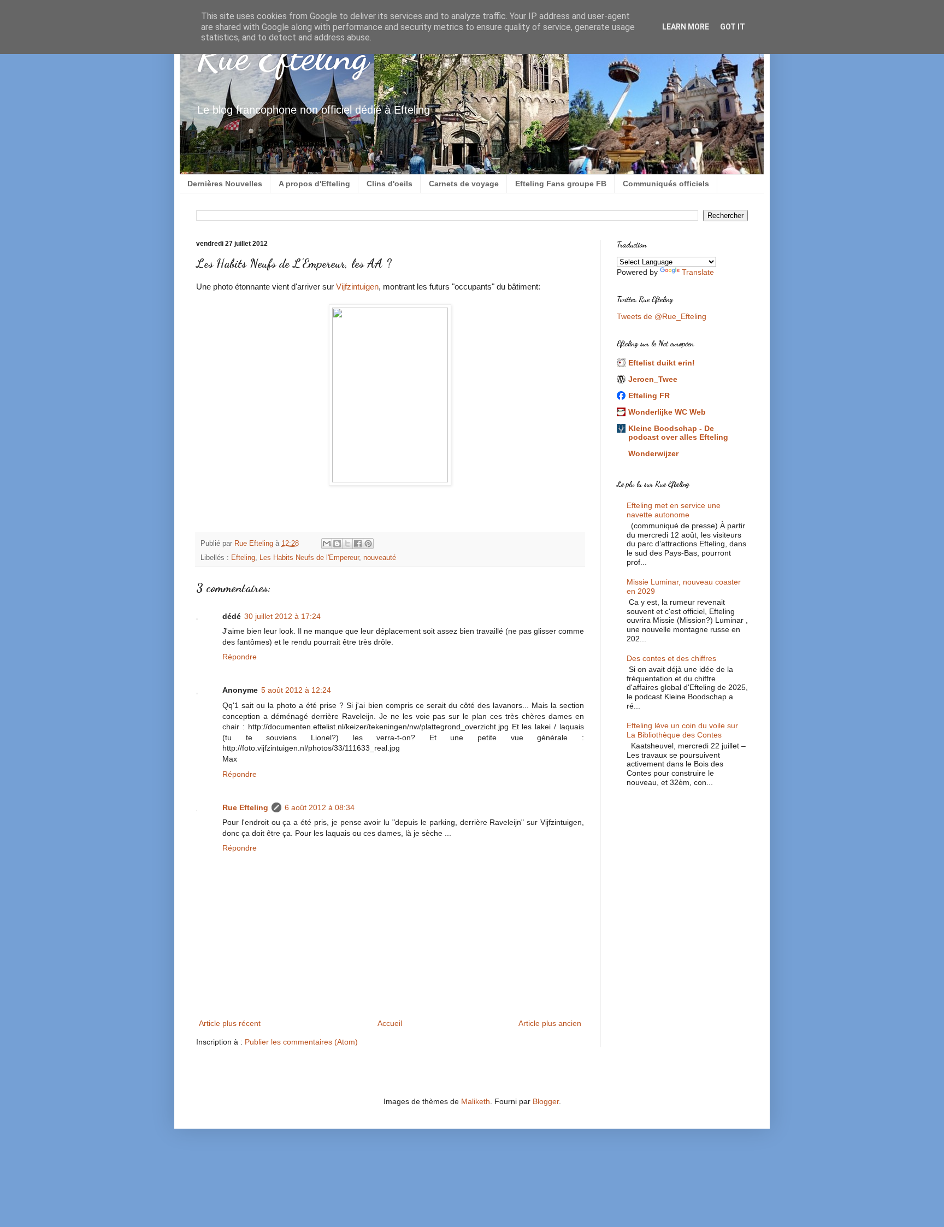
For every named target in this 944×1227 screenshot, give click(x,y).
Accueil (389, 1023)
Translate (698, 272)
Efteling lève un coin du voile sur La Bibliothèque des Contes (682, 730)
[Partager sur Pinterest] (368, 543)
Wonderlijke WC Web (667, 412)
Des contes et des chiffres (671, 658)
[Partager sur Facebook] (357, 543)
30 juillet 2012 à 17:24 (282, 616)
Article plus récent (230, 1023)
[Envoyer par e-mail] (326, 543)
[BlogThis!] (337, 543)
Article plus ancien (549, 1023)
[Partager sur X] (347, 543)
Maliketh (475, 1101)
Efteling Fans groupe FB (560, 183)
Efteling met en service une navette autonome (674, 510)
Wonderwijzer (653, 453)
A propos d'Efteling (314, 183)
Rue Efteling (282, 57)
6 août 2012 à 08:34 (320, 807)
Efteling (243, 558)
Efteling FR (649, 395)
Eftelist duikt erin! (661, 362)
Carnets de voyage (464, 183)
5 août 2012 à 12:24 (296, 690)
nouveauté (379, 558)
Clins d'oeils (389, 183)
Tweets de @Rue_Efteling (661, 316)
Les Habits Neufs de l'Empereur (309, 558)
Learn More (685, 26)
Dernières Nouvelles (224, 183)
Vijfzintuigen (357, 286)
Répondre (239, 656)
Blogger (546, 1101)
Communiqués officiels (666, 183)
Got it (732, 26)
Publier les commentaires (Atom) (301, 1041)
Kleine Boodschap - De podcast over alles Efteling (678, 432)
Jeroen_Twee (652, 379)
